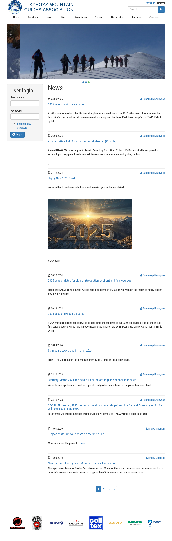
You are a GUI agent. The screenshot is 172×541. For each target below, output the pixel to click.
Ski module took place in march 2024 (70, 350)
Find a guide (117, 17)
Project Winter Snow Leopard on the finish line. (76, 434)
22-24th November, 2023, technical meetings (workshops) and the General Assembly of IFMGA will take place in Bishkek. (105, 407)
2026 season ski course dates (66, 104)
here (83, 443)
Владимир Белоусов (153, 99)
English (161, 2)
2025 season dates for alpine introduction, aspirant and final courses (89, 280)
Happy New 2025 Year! (61, 178)
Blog (63, 17)
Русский (150, 2)
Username (17, 97)
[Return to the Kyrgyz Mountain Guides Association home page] (40, 7)
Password (17, 110)
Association (81, 17)
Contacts (154, 17)
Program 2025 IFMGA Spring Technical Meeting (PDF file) (82, 141)
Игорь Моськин (156, 428)
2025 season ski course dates (66, 313)
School (98, 17)
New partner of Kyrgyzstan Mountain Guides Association (82, 463)
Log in (18, 134)
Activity (32, 17)
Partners (136, 17)
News (50, 17)
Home (16, 17)
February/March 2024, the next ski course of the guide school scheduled (92, 380)
